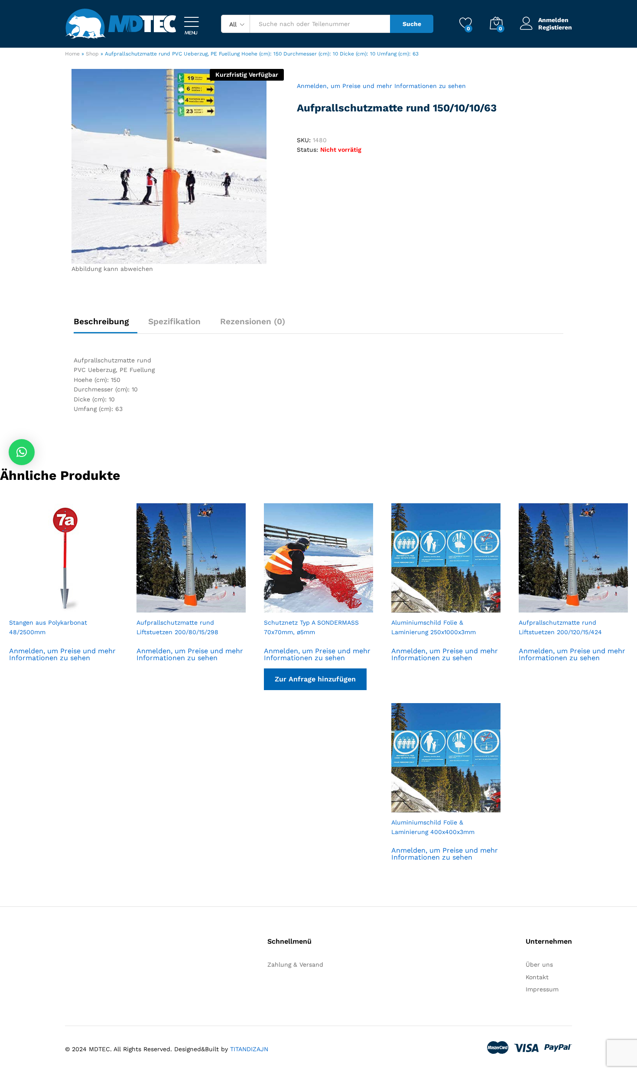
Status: (307, 149)
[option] (63, 594)
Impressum (542, 989)
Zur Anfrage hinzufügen (315, 679)
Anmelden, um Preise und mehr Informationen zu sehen (381, 85)
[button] (22, 452)
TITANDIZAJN (249, 1049)
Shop (92, 54)
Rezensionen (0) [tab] (252, 321)
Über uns (539, 964)
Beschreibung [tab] (101, 321)
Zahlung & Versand (295, 964)
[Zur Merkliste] (72, 607)
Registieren (555, 27)
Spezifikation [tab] (174, 321)
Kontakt (537, 977)
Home (72, 54)
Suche (412, 23)
